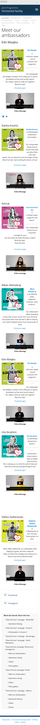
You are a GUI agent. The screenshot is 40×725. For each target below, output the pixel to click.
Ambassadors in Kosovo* (17, 632)
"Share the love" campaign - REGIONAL (19, 620)
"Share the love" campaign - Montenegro (20, 636)
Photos (11, 707)
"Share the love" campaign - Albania (18, 691)
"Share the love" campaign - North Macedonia (17, 641)
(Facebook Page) (20, 470)
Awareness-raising (15, 658)
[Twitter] (6, 116)
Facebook (12, 595)
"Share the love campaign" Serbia (17, 670)
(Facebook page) (20, 249)
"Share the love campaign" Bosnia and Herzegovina (19, 648)
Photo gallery (13, 666)
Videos (10, 662)
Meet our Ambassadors (16, 653)
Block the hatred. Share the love (17, 615)
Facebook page (20, 165)
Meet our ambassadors (16, 674)
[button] (20, 2)
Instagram (13, 603)
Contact (23, 722)
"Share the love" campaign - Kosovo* (18, 628)
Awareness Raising (15, 624)
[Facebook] (3, 116)
